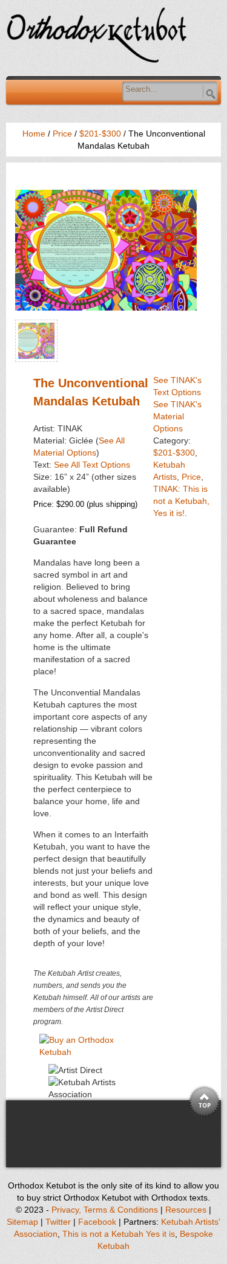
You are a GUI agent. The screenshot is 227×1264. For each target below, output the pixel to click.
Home (33, 133)
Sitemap (22, 1222)
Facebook (97, 1222)
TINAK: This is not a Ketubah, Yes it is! (181, 501)
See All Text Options (92, 464)
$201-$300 (100, 133)
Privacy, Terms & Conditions (104, 1209)
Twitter (58, 1222)
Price (62, 133)
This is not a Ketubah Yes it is (118, 1234)
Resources (185, 1209)
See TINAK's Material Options (177, 416)
